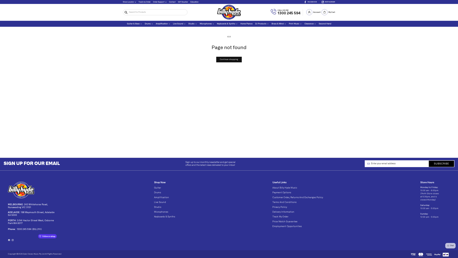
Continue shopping (229, 59)
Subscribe (441, 164)
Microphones (161, 212)
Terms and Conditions (284, 202)
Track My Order (280, 217)
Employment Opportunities (287, 226)
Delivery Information (283, 212)
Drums (157, 192)
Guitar (157, 188)
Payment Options (281, 192)
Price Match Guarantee (284, 221)
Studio (157, 207)
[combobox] (155, 12)
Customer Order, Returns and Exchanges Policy (297, 197)
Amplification (161, 197)
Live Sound (160, 202)
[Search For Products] (126, 12)
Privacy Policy (279, 207)
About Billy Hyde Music (284, 188)
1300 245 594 (289, 13)
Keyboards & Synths (164, 217)
